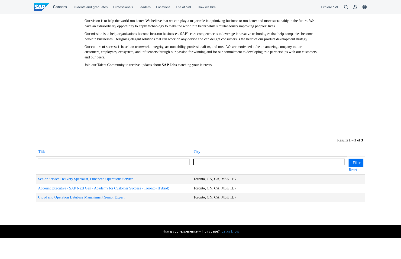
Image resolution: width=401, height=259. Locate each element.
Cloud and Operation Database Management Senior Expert (81, 197)
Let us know (230, 231)
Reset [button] (353, 170)
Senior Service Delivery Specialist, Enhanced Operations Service (85, 179)
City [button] (197, 152)
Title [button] (41, 151)
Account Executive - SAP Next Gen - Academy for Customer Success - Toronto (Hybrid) (103, 188)
